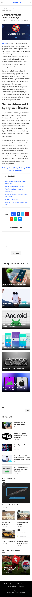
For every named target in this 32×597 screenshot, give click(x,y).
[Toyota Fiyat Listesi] (8, 534)
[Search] (30, 3)
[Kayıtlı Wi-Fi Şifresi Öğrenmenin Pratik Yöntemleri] (7, 436)
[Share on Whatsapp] (15, 219)
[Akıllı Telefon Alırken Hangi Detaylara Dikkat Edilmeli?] (16, 382)
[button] (3, 565)
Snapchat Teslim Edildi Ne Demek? (22, 542)
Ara (3, 407)
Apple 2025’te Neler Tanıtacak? (13, 369)
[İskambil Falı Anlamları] (8, 515)
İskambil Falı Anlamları (6, 523)
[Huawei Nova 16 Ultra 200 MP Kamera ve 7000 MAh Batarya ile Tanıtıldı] (16, 298)
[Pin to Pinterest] (27, 214)
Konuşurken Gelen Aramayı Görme (14, 284)
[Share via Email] (20, 219)
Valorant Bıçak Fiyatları (11, 505)
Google (4, 43)
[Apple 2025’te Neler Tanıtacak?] (16, 361)
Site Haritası (12, 586)
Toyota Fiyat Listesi (8, 541)
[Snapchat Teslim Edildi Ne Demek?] (23, 534)
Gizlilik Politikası (20, 584)
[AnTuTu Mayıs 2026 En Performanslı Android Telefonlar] (16, 319)
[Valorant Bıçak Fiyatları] (16, 493)
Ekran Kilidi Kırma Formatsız (14, 186)
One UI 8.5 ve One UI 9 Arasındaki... (14, 348)
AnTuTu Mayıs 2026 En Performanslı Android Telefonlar (21, 469)
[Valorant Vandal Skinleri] (23, 515)
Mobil (12, 9)
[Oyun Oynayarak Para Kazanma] (7, 447)
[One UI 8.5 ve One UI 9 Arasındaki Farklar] (16, 340)
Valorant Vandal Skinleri (22, 523)
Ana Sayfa (4, 9)
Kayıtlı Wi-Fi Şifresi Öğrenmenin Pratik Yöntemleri (20, 435)
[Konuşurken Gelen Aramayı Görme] (16, 277)
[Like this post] (13, 214)
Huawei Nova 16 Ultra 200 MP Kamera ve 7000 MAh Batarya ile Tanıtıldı (22, 457)
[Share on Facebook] (18, 214)
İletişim (21, 586)
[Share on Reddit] (11, 219)
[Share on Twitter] (22, 214)
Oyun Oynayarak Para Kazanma (21, 446)
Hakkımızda (8, 584)
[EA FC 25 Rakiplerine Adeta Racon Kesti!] (16, 565)
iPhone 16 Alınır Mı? (11, 199)
